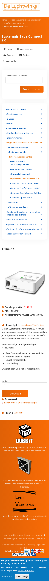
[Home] (21, 7)
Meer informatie (26, 570)
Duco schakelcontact (20, 174)
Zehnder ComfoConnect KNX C (25, 183)
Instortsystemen (14, 137)
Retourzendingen (27, 538)
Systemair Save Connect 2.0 (25, 178)
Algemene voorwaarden (13, 544)
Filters (10, 123)
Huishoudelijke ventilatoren (20, 133)
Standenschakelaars (18, 207)
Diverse (10, 118)
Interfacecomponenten (20, 156)
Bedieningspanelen (18, 152)
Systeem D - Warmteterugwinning (23, 229)
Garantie (41, 538)
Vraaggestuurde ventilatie (19, 233)
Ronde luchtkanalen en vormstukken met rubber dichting (24, 213)
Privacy (30, 544)
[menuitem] (8, 49)
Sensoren (13, 202)
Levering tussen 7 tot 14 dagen (31, 325)
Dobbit (32, 447)
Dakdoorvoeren (14, 114)
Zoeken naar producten (16, 75)
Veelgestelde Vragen (13, 535)
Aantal (4, 381)
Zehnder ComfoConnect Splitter (26, 193)
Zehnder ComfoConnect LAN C (25, 188)
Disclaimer (24, 547)
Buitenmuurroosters (16, 109)
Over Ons (29, 535)
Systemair (18, 413)
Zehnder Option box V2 (22, 197)
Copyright (40, 544)
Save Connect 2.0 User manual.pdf (20, 402)
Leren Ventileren (37, 516)
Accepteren (7, 576)
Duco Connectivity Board (22, 169)
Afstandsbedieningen (19, 147)
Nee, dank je (22, 576)
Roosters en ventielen (17, 219)
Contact (39, 535)
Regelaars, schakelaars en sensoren (24, 142)
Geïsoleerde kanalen (16, 128)
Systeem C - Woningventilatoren (22, 224)
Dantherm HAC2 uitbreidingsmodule (20, 163)
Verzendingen (10, 538)
